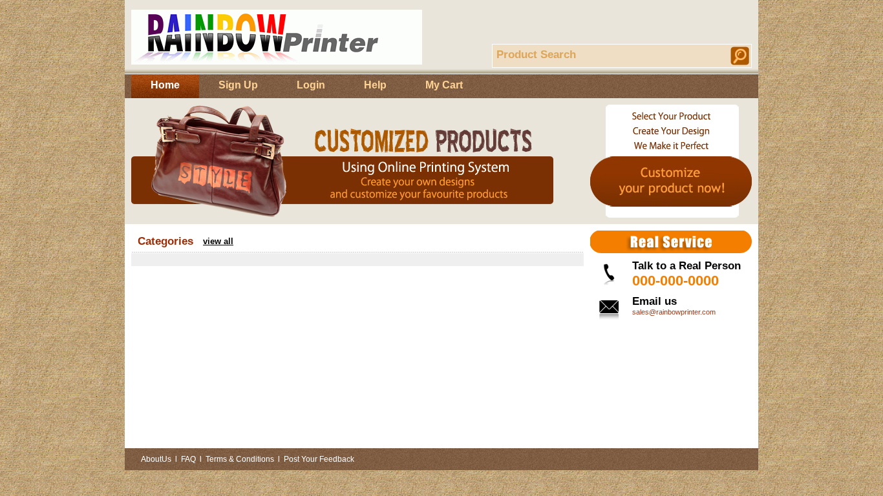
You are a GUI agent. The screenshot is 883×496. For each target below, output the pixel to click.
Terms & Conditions (240, 459)
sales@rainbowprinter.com (674, 312)
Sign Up (238, 84)
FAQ (188, 459)
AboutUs (156, 459)
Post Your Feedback (319, 459)
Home (165, 84)
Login (311, 84)
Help (375, 84)
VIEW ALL (218, 241)
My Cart (444, 84)
